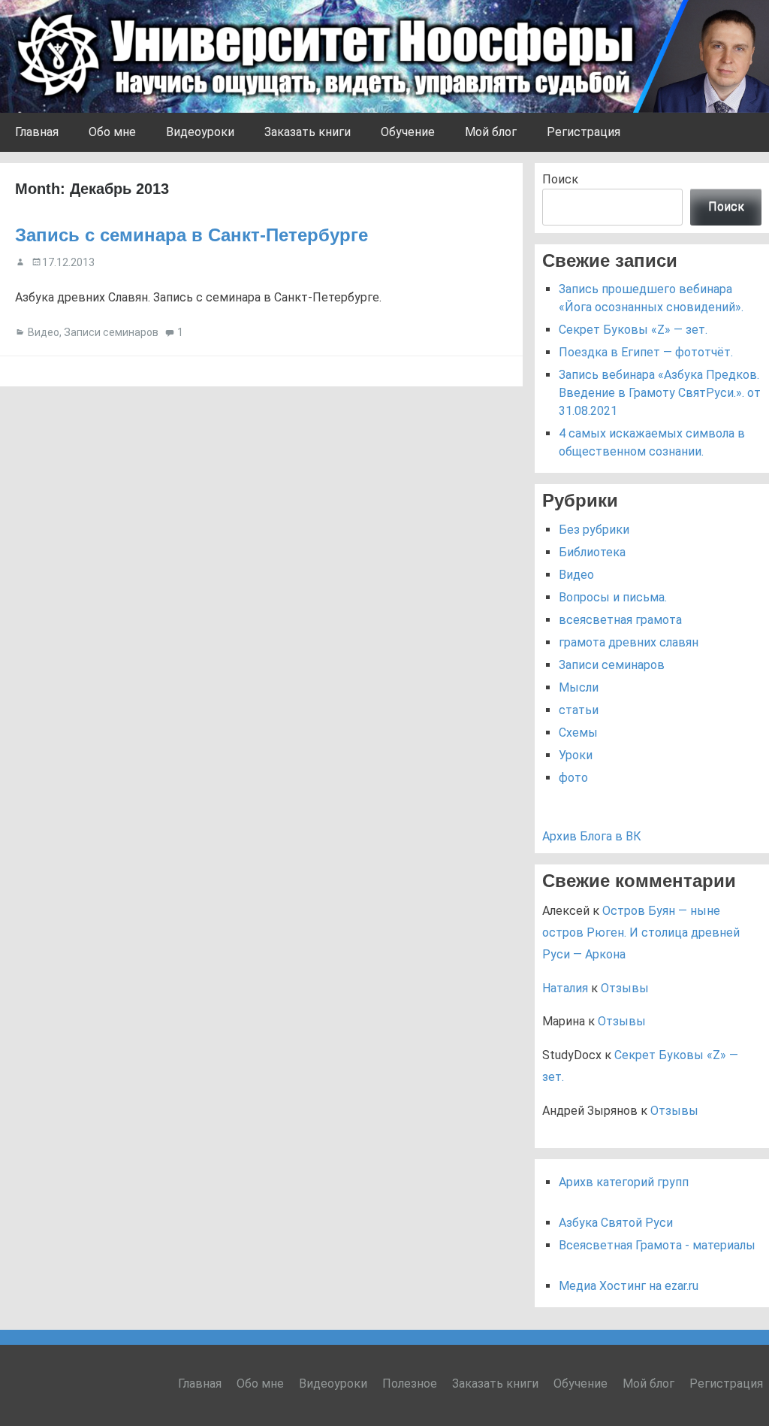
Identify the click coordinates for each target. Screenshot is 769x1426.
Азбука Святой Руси (616, 1223)
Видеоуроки (200, 132)
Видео (43, 332)
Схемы (578, 732)
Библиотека (592, 552)
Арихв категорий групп (624, 1182)
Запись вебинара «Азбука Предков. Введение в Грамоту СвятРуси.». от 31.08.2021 (660, 393)
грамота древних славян (628, 642)
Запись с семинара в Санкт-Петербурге (191, 235)
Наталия (565, 988)
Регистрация (583, 132)
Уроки (576, 755)
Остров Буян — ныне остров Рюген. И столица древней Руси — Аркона (641, 932)
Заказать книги (307, 132)
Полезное (409, 1383)
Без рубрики (594, 529)
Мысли (579, 687)
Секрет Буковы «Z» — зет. (633, 329)
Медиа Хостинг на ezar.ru (628, 1286)
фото (573, 778)
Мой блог (491, 132)
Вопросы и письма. (613, 597)
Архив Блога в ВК (591, 836)
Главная (37, 132)
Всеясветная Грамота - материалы (657, 1245)
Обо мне (112, 132)
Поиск (560, 179)
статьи (579, 710)
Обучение (408, 132)
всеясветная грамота (620, 620)
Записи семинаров (111, 332)
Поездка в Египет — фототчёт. (646, 352)
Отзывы (625, 988)
